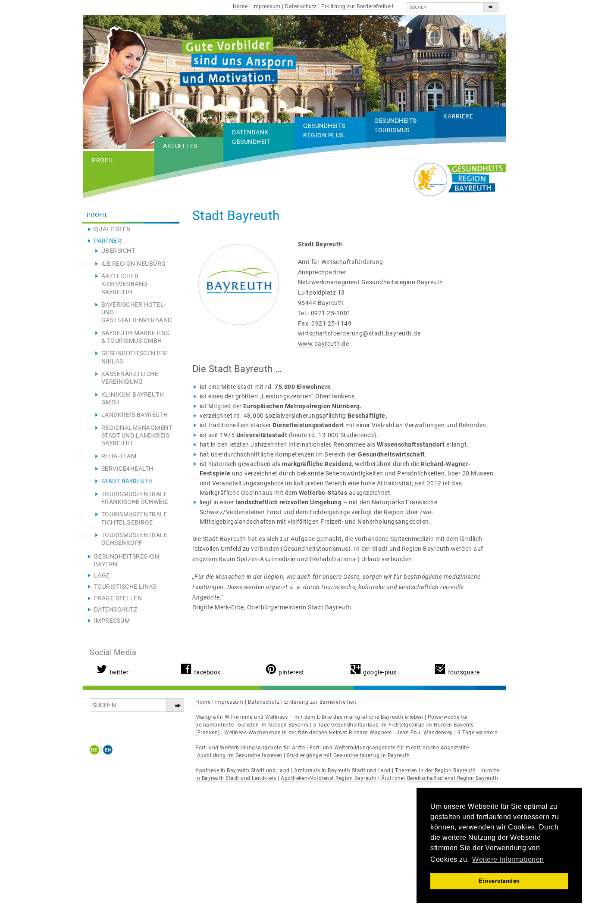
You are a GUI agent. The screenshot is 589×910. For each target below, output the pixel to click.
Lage (102, 575)
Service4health (127, 468)
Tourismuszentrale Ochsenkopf (134, 538)
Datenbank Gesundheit (251, 137)
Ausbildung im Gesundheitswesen (239, 755)
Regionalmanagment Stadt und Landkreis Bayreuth (136, 435)
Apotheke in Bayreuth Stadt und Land (242, 770)
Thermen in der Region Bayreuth (435, 770)
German (96, 749)
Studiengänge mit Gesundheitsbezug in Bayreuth (348, 755)
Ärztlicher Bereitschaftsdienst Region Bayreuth (439, 778)
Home (240, 6)
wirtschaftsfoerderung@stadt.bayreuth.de (359, 333)
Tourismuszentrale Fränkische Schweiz (134, 498)
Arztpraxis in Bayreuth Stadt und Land (342, 770)
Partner (108, 240)
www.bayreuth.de (323, 343)
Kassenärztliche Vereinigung (130, 377)
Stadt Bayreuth (127, 481)
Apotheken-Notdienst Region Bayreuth (329, 778)
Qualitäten (112, 229)
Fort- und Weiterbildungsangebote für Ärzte (250, 748)
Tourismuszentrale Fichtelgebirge (134, 518)
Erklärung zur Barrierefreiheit (357, 6)
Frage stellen (118, 598)
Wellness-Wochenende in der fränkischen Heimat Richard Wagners (308, 733)
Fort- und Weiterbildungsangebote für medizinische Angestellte (389, 748)
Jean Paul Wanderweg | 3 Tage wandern (447, 733)
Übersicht (118, 250)
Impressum (266, 6)
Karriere (458, 116)
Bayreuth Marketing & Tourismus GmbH (135, 336)
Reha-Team (119, 456)
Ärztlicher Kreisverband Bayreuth (124, 284)
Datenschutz (301, 6)
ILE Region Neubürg (133, 263)
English (108, 749)
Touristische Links (125, 586)
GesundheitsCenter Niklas (134, 357)
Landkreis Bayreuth (134, 414)
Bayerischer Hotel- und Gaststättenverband (136, 312)
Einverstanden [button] (499, 881)
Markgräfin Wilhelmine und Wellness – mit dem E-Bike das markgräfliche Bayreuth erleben (309, 717)
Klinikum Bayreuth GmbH (132, 398)
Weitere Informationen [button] (508, 859)
